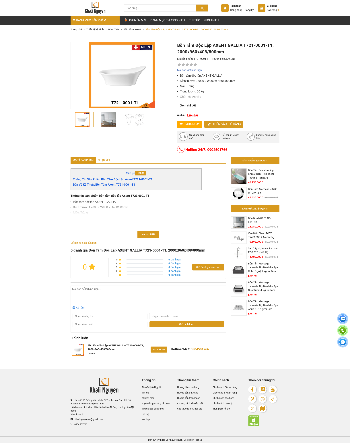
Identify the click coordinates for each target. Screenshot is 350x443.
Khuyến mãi (148, 398)
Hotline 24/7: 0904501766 (205, 149)
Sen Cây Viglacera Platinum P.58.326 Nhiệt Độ (263, 250)
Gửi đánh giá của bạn (208, 267)
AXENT (231, 58)
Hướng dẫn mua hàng (188, 387)
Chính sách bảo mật (223, 403)
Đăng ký (249, 10)
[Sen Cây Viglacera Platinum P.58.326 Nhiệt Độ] (239, 253)
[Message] (342, 344)
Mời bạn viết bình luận (189, 70)
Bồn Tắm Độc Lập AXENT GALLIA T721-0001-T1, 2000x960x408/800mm (116, 347)
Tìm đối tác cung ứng (153, 408)
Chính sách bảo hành (223, 398)
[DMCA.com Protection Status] (263, 420)
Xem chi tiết (188, 105)
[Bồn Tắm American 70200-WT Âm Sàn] (239, 193)
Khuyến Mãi (137, 20)
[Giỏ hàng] (261, 8)
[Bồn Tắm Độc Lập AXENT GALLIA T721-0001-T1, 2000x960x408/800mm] (78, 350)
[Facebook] (252, 389)
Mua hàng (159, 349)
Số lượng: (273, 10)
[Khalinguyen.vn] (95, 8)
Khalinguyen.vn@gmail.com (88, 419)
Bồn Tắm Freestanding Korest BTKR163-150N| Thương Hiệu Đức (261, 174)
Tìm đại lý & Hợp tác (152, 387)
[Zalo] (262, 389)
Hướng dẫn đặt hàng (187, 392)
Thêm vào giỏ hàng (226, 124)
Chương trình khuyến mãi (190, 403)
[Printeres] (252, 399)
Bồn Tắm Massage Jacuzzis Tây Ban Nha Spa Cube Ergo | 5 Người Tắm (263, 267)
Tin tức (194, 20)
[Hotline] (342, 332)
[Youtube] (273, 389)
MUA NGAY (192, 124)
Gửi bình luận (186, 324)
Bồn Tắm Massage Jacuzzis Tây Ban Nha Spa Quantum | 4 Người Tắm (263, 286)
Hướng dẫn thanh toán (188, 398)
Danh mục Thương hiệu (167, 20)
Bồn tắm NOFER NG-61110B (259, 220)
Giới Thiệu (211, 20)
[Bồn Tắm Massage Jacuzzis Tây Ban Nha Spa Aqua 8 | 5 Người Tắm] (239, 308)
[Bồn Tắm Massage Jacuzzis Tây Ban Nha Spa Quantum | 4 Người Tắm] (239, 289)
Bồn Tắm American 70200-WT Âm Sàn (263, 191)
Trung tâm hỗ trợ (221, 408)
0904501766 (80, 424)
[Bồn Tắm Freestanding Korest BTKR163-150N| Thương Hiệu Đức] (239, 176)
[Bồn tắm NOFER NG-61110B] (239, 222)
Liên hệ (145, 414)
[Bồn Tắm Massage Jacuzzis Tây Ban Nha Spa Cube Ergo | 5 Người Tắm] (239, 270)
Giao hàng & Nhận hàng (225, 392)
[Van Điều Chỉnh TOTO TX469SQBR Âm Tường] (239, 238)
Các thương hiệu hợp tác (189, 408)
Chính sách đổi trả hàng (225, 387)
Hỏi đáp (146, 419)
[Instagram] (262, 399)
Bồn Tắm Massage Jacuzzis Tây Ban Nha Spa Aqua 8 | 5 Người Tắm (263, 305)
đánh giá (174, 259)
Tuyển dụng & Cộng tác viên (156, 403)
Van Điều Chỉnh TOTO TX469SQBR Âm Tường (261, 235)
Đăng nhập (236, 10)
